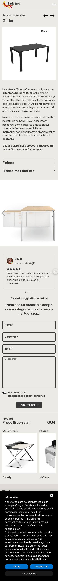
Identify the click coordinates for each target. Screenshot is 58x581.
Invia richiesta (28, 405)
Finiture (8, 163)
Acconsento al (26, 394)
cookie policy (12, 528)
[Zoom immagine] (29, 53)
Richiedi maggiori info (18, 171)
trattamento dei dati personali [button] (26, 396)
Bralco (45, 31)
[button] (54, 213)
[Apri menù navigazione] (54, 5)
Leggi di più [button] (13, 283)
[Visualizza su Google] (10, 261)
